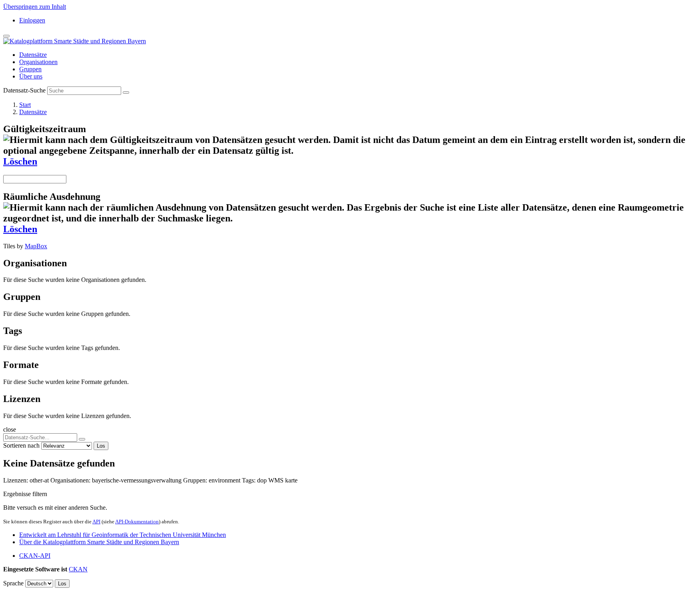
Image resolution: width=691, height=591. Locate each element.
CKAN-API (34, 555)
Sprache (13, 583)
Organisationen (38, 61)
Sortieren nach (21, 445)
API (96, 522)
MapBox (36, 246)
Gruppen (30, 69)
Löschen (20, 161)
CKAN (78, 569)
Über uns (30, 76)
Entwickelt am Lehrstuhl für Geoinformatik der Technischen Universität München (122, 534)
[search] (82, 439)
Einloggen (32, 20)
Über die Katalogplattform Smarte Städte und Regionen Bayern (99, 542)
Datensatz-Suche (24, 90)
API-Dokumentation (137, 522)
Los (101, 446)
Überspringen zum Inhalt (34, 6)
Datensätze (33, 54)
